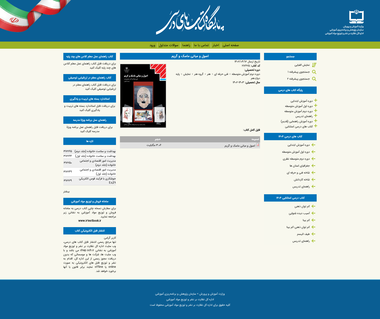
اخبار (216, 45)
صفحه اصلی (231, 45)
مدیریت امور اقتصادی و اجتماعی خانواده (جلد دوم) (98, 163)
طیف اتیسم (303, 234)
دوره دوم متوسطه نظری (296, 159)
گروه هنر (198, 74)
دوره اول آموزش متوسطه (299, 106)
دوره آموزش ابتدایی (302, 101)
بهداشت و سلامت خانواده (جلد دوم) (95, 151)
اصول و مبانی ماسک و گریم (240, 146)
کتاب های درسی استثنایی (299, 126)
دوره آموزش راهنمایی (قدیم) (297, 121)
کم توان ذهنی (302, 206)
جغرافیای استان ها (300, 166)
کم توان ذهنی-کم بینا (298, 227)
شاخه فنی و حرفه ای (298, 172)
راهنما (186, 45)
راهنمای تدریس (304, 116)
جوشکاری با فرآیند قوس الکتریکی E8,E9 (97, 180)
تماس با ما (201, 45)
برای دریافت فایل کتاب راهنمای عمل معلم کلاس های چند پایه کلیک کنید (90, 65)
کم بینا (306, 220)
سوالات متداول (168, 45)
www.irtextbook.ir (89, 221)
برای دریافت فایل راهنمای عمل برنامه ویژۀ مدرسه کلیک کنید (90, 129)
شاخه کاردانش (302, 179)
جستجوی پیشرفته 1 (299, 72)
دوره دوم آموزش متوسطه (246, 74)
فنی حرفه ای (221, 74)
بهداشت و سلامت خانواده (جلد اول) (95, 156)
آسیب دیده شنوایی (299, 213)
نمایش (187, 74)
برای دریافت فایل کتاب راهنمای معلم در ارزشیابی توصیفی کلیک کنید (94, 87)
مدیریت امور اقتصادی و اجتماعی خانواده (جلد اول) (98, 172)
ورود (152, 45)
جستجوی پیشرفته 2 (298, 79)
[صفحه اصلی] (344, 21)
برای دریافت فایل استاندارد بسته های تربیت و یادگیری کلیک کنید (89, 108)
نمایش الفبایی (302, 65)
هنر (209, 74)
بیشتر (66, 191)
